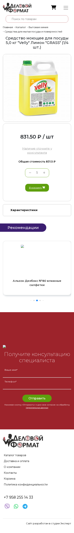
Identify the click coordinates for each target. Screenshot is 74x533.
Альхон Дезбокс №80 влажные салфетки (37, 283)
